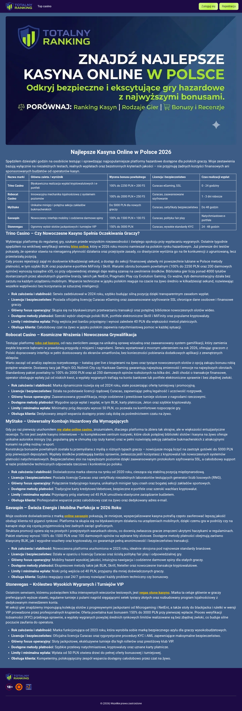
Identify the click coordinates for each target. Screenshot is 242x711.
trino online (79, 247)
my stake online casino (74, 429)
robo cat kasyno (47, 343)
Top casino (44, 6)
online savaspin (76, 516)
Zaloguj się (208, 6)
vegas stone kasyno (154, 593)
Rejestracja (229, 6)
